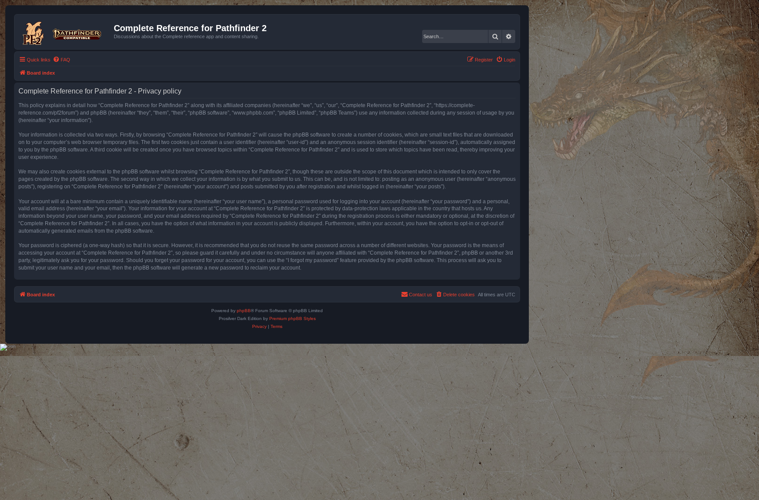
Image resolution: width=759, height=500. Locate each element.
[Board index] (65, 32)
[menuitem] (61, 59)
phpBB (244, 310)
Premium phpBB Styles (292, 318)
